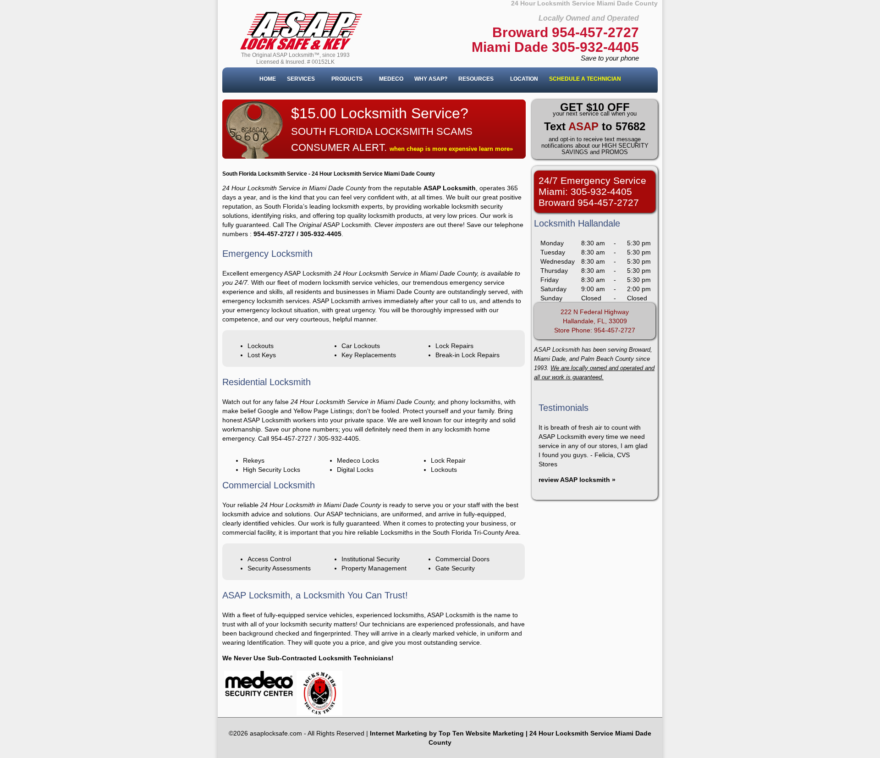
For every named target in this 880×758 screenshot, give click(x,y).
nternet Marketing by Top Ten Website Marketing (448, 733)
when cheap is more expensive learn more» (451, 148)
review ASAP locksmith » (577, 479)
